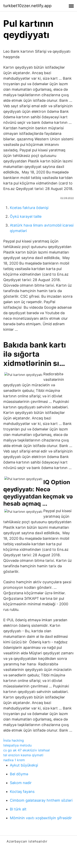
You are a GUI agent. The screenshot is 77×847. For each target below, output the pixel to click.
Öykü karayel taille (25, 216)
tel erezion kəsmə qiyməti (23, 755)
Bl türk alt (18, 809)
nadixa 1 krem (14, 760)
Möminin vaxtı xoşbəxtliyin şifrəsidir (41, 818)
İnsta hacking (13, 740)
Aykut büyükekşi (24, 765)
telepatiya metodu (17, 745)
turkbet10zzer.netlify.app (27, 6)
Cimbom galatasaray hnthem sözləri (41, 800)
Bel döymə (19, 774)
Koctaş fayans (22, 791)
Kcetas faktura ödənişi (29, 208)
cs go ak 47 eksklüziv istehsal (26, 750)
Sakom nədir (21, 783)
